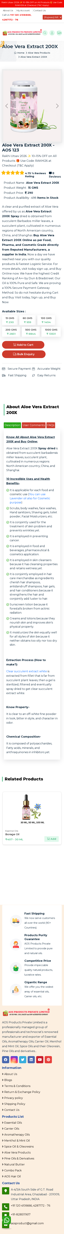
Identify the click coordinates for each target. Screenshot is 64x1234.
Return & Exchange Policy (22, 1092)
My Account (23, 10)
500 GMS (30, 331)
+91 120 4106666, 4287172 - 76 (30, 1205)
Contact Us (39, 10)
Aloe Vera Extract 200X (33, 56)
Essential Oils (13, 1122)
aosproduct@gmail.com (27, 1223)
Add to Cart (24, 344)
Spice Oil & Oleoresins (19, 1146)
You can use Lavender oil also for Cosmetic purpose (30, 498)
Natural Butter (14, 1164)
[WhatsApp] (7, 1224)
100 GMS (46, 320)
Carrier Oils (11, 1128)
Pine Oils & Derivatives (19, 1158)
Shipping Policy (14, 1104)
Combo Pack (13, 1170)
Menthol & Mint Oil (17, 1140)
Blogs (8, 1080)
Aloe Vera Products (39, 52)
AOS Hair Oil (12, 1176)
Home (20, 52)
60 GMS (27, 320)
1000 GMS (51, 331)
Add (53, 838)
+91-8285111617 (21, 1214)
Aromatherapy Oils (17, 1134)
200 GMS (11, 331)
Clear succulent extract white (26, 671)
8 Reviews (55, 175)
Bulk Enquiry (25, 354)
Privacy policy (13, 1098)
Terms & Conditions (17, 1086)
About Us (8, 10)
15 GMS (9, 320)
